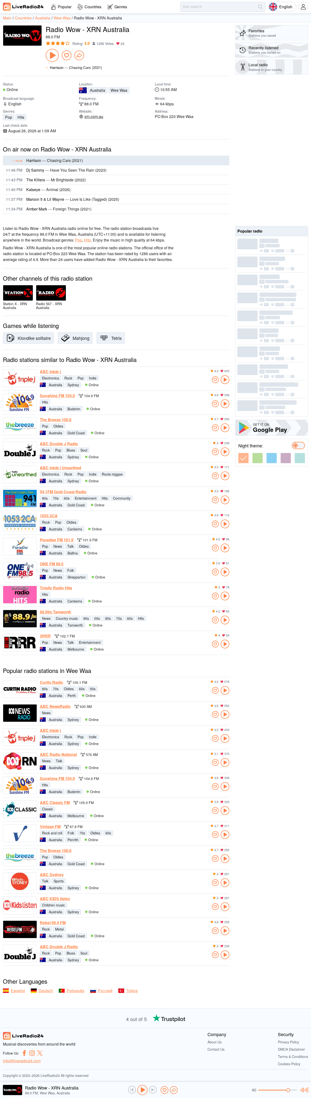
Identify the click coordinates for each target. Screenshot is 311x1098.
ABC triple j (50, 371)
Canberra (75, 529)
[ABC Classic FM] (20, 809)
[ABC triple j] (20, 378)
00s (97, 618)
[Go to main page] (23, 6)
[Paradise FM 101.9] (20, 546)
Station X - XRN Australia (15, 305)
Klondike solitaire (34, 338)
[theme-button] (243, 458)
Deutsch (46, 990)
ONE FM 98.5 (51, 564)
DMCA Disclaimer (291, 1049)
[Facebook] (24, 1053)
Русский (105, 990)
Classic (47, 808)
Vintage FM (50, 826)
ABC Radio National (58, 754)
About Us (214, 1041)
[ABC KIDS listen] (20, 905)
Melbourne (76, 649)
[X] (40, 1053)
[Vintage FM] (20, 833)
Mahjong (81, 338)
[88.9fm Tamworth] (20, 619)
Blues (71, 450)
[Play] (52, 55)
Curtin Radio (51, 682)
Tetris (116, 338)
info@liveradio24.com (22, 1061)
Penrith (73, 839)
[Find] (260, 7)
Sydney (73, 384)
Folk (70, 570)
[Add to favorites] (66, 55)
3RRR (45, 636)
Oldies (58, 426)
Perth (72, 695)
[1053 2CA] (20, 522)
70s (56, 498)
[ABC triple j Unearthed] (20, 474)
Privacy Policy (288, 1041)
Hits (20, 117)
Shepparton (77, 577)
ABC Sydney (52, 874)
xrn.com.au (93, 116)
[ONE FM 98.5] (20, 570)
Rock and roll (52, 832)
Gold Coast (76, 432)
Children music (53, 905)
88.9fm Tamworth (55, 612)
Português (75, 990)
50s (92, 688)
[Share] (79, 55)
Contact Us (216, 1049)
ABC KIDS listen (55, 899)
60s (66, 498)
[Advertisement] (271, 150)
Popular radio (249, 231)
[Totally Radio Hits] (20, 594)
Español (18, 990)
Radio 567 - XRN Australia (49, 305)
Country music (67, 618)
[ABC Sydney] (20, 881)
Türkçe (132, 990)
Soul (83, 450)
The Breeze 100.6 (55, 420)
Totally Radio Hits (56, 588)
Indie (92, 378)
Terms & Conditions (293, 1056)
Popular (64, 6)
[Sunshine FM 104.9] (20, 402)
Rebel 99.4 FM (53, 923)
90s (86, 618)
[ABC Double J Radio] (20, 450)
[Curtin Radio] (20, 689)
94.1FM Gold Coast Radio (63, 492)
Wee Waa (119, 90)
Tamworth (75, 625)
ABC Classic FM (55, 802)
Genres (120, 6)
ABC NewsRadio (55, 706)
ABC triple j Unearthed (60, 468)
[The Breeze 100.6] (20, 426)
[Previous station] (132, 1090)
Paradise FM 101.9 (56, 540)
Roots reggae (112, 474)
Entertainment (85, 498)
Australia (97, 90)
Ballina (73, 553)
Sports (59, 881)
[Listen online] (225, 379)
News (57, 546)
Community (121, 498)
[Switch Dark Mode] (298, 445)
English (285, 6)
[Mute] (303, 1090)
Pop (8, 117)
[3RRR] (20, 643)
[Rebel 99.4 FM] (20, 929)
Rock (68, 378)
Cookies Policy (289, 1063)
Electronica (50, 378)
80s (45, 498)
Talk (70, 546)
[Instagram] (32, 1053)
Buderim (74, 408)
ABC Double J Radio (59, 444)
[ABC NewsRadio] (20, 713)
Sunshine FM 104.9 (57, 396)
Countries (93, 6)
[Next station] (153, 1090)
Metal (59, 929)
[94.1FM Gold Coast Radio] (20, 498)
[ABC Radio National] (20, 761)
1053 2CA (49, 516)
